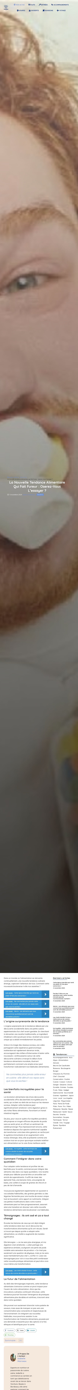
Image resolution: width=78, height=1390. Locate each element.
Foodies (70, 1087)
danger (56, 1085)
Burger (55, 1071)
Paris (55, 1104)
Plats (55, 1106)
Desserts (63, 1085)
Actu (70, 1057)
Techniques (57, 1120)
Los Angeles (67, 1098)
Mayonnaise (65, 1101)
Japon (71, 1095)
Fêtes (60, 1090)
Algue (55, 1060)
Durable (56, 1087)
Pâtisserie (56, 1109)
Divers (69, 1085)
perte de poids (63, 1104)
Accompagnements (60, 1057)
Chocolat (61, 1076)
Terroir (65, 1120)
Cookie (67, 1079)
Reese (70, 1109)
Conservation (58, 1079)
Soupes (66, 1117)
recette (64, 1109)
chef (55, 1076)
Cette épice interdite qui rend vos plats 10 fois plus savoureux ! (63, 984)
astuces (56, 1063)
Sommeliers (57, 1117)
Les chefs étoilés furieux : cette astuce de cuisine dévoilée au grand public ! (62, 1019)
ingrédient (64, 1095)
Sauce (70, 1112)
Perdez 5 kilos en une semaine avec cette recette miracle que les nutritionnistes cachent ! (63, 996)
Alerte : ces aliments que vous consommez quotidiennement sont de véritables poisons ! (63, 1008)
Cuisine (55, 1082)
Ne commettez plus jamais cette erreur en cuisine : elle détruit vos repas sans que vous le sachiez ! (63, 1043)
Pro (64, 1106)
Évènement (57, 1128)
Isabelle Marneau (29, 495)
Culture (69, 1082)
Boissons (56, 1068)
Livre (55, 1098)
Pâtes (69, 1106)
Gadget (66, 1090)
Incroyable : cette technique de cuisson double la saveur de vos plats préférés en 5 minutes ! (63, 1030)
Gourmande (68, 1093)
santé (64, 1112)
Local (60, 1098)
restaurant (57, 1112)
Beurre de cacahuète (61, 1066)
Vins (61, 1123)
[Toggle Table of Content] (19, 1364)
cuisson (62, 1082)
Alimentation (63, 1060)
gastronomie (58, 1093)
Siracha (62, 1114)
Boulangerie (65, 1068)
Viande (55, 1123)
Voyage (67, 1123)
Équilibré (62, 1125)
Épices (55, 1125)
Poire (60, 1106)
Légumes (56, 1101)
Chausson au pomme (61, 1074)
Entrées (63, 1087)
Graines (56, 1095)
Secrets (56, 1114)
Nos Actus (40, 494)
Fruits (55, 1090)
